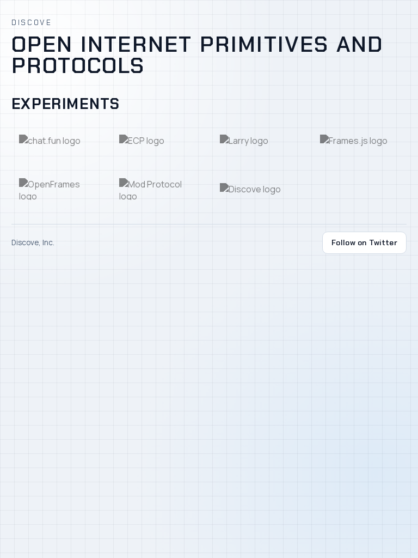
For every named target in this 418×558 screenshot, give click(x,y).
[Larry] (259, 141)
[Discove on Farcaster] (259, 189)
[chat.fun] (58, 141)
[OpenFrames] (58, 189)
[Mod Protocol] (159, 189)
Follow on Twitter (364, 242)
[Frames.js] (359, 141)
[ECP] (159, 141)
